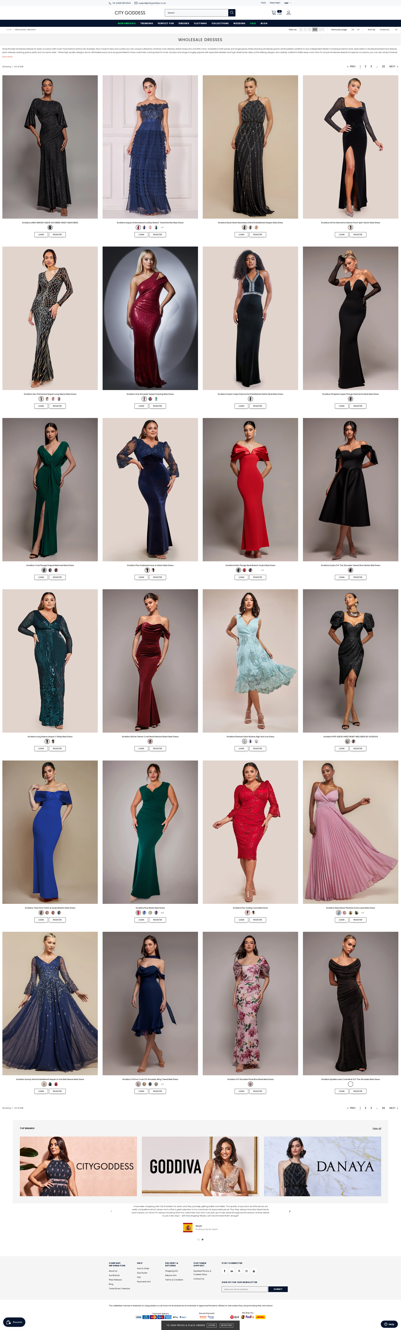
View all (376, 1128)
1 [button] (198, 1239)
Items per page (339, 29)
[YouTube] (254, 1271)
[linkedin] (232, 1271)
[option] (200, 1218)
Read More (7, 56)
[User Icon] (288, 13)
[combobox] (196, 12)
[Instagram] (246, 1271)
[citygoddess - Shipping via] (234, 1317)
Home (9, 29)
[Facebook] (224, 1271)
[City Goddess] (78, 1166)
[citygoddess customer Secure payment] (206, 1317)
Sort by (371, 29)
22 (383, 66)
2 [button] (202, 1239)
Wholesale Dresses (25, 29)
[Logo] (130, 12)
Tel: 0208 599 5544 (121, 3)
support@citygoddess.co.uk (152, 3)
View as (293, 29)
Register (226, 1325)
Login (211, 1325)
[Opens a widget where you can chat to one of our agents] (389, 1324)
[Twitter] (239, 1271)
